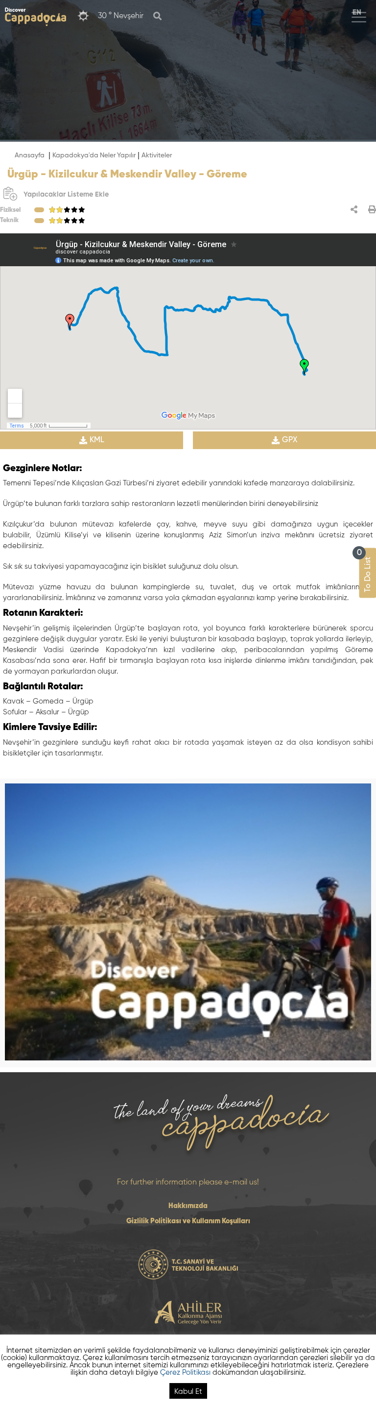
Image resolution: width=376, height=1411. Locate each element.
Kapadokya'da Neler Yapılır (94, 155)
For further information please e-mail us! (188, 1182)
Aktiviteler (156, 155)
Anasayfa (30, 155)
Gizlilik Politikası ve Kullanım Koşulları (188, 1221)
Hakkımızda (188, 1206)
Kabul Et (188, 1391)
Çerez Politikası (185, 1372)
